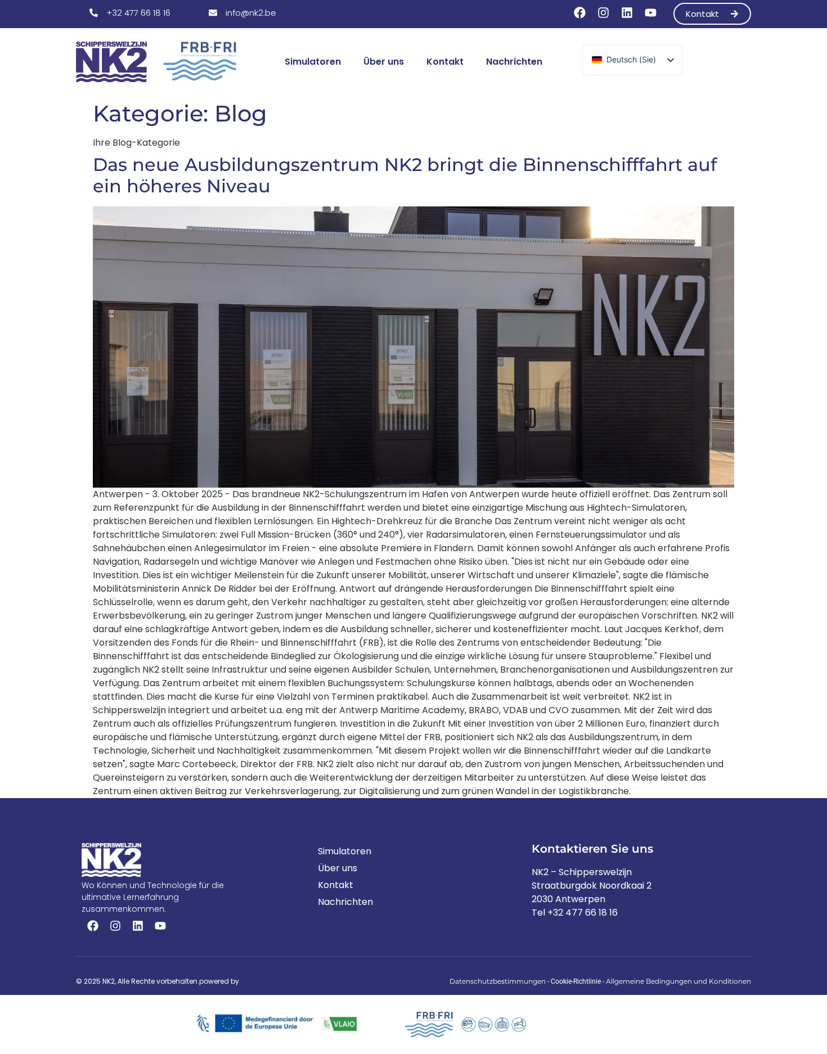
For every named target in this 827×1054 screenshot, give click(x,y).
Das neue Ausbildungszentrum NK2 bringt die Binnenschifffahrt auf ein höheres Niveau (405, 175)
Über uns (383, 61)
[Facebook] (579, 13)
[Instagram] (603, 13)
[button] (130, 13)
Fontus (253, 981)
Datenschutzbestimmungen (498, 981)
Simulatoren (313, 61)
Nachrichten (514, 61)
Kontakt (445, 61)
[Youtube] (650, 13)
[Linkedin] (627, 13)
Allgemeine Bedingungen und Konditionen (678, 981)
